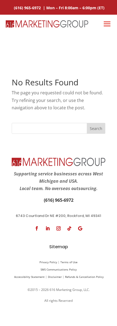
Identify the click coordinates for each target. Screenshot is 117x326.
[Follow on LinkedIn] (47, 228)
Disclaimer (55, 277)
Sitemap (58, 247)
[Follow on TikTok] (69, 228)
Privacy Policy (48, 262)
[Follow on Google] (80, 228)
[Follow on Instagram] (58, 228)
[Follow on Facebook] (36, 228)
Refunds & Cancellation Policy (84, 277)
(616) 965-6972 (28, 7)
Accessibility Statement (29, 277)
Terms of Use (69, 262)
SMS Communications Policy (59, 269)
